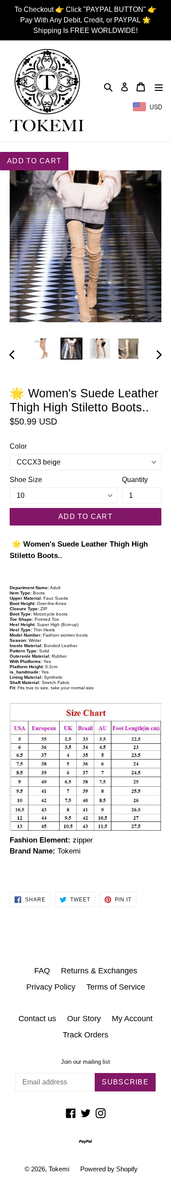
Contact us (37, 1018)
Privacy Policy (50, 987)
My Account (132, 1018)
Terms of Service (115, 987)
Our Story (84, 1018)
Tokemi (59, 1169)
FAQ (42, 970)
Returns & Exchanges (99, 970)
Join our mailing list (85, 1062)
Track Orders (85, 1034)
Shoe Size (26, 479)
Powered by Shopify (109, 1169)
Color (18, 446)
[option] (42, 348)
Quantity (135, 479)
